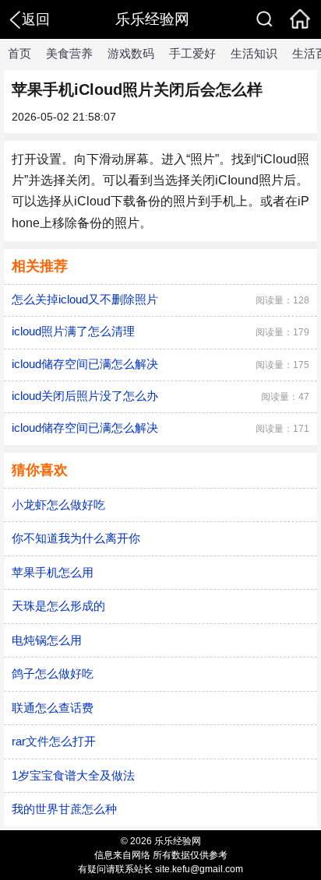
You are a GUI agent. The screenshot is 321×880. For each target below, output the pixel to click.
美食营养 (69, 53)
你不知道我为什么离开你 (76, 538)
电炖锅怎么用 (47, 640)
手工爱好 (192, 53)
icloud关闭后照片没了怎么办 (85, 395)
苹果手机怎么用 (52, 572)
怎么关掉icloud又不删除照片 (85, 299)
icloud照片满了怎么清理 (73, 331)
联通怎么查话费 (52, 707)
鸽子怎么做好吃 (52, 673)
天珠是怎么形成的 (58, 605)
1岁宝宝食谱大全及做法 (73, 775)
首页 (19, 53)
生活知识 (254, 53)
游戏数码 (131, 53)
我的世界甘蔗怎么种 (64, 808)
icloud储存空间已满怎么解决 (85, 363)
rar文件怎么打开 (54, 741)
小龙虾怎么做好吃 (58, 504)
